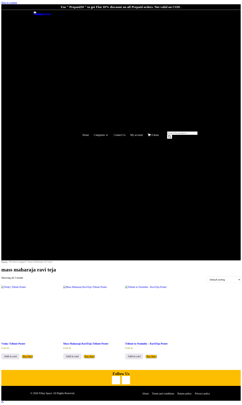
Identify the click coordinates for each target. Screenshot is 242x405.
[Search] (169, 137)
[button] (107, 135)
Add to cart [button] (10, 356)
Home (4, 261)
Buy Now (27, 356)
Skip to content (9, 2)
